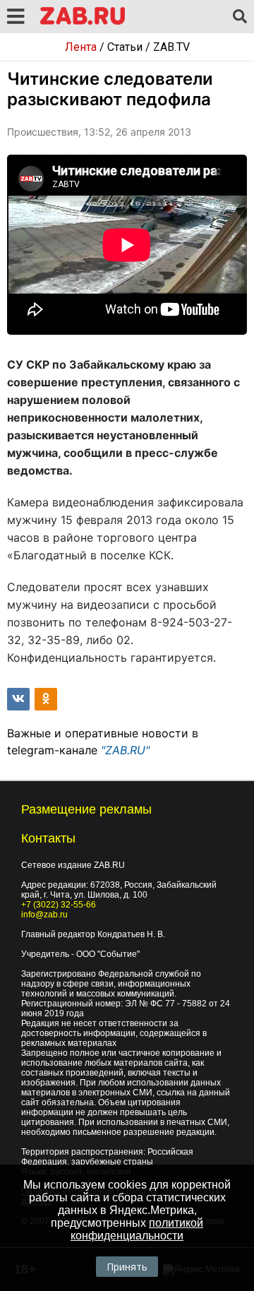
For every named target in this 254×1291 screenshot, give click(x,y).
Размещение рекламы (86, 809)
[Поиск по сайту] (240, 17)
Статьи (125, 47)
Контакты (48, 838)
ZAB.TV (171, 47)
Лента (81, 47)
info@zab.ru (44, 915)
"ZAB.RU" (125, 750)
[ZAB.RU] (82, 22)
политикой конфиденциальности (137, 1229)
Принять (127, 1266)
